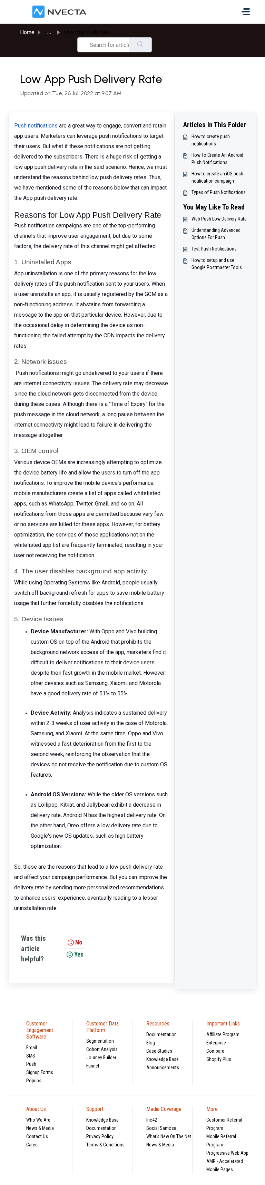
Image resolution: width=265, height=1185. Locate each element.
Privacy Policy (100, 1136)
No (78, 942)
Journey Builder (101, 1057)
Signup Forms (39, 1072)
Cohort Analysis (102, 1049)
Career (32, 1144)
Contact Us (37, 1136)
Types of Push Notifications (219, 192)
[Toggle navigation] (246, 12)
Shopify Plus (218, 1059)
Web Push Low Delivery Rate (219, 219)
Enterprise (216, 1042)
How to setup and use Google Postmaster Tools (217, 263)
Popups (33, 1080)
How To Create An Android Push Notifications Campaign (217, 159)
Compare (215, 1051)
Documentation (161, 1034)
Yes (79, 954)
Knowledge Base (162, 1059)
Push (31, 1064)
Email (31, 1047)
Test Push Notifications (214, 249)
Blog (150, 1042)
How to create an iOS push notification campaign (217, 177)
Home (27, 32)
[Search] (140, 44)
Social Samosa (161, 1128)
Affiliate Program (222, 1034)
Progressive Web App (227, 1153)
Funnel (92, 1066)
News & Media (40, 1128)
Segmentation (100, 1041)
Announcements (162, 1067)
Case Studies (159, 1051)
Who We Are (38, 1120)
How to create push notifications (211, 140)
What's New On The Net (168, 1136)
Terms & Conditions (105, 1144)
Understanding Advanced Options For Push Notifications (216, 234)
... (49, 32)
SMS (30, 1056)
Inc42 (151, 1120)
